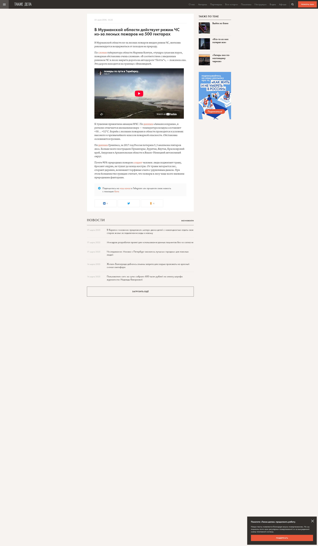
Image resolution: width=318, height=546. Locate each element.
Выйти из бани (220, 23)
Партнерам (216, 4)
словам (102, 53)
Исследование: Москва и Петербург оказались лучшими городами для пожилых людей (148, 253)
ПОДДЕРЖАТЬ (282, 538)
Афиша (282, 4)
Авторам (202, 4)
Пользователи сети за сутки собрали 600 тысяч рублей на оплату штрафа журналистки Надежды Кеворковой (145, 278)
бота (116, 191)
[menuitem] (4, 4)
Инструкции (261, 4)
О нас (192, 4)
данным (148, 124)
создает (137, 162)
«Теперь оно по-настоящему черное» (221, 58)
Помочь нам (307, 4)
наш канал (125, 188)
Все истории (231, 4)
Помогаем (246, 4)
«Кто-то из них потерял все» (220, 41)
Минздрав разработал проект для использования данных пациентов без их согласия (150, 242)
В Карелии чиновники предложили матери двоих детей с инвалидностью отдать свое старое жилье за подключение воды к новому (150, 231)
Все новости (187, 221)
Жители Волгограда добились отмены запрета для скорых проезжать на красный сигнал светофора (148, 265)
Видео (273, 4)
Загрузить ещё (140, 291)
